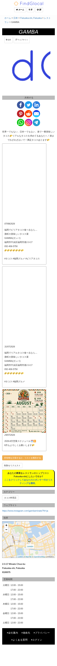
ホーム (21, 10)
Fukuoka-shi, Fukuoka (31, 18)
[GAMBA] (29, 540)
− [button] (6, 529)
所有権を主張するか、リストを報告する (22, 458)
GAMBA (30, 546)
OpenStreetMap (39, 556)
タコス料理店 (10, 498)
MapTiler (29, 556)
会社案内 (13, 633)
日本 (15, 18)
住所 (9, 40)
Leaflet (20, 556)
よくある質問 (20, 640)
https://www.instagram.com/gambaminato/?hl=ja (25, 510)
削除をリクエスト (12, 465)
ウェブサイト (22, 40)
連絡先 (26, 633)
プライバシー (42, 633)
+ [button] (6, 525)
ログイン (37, 640)
